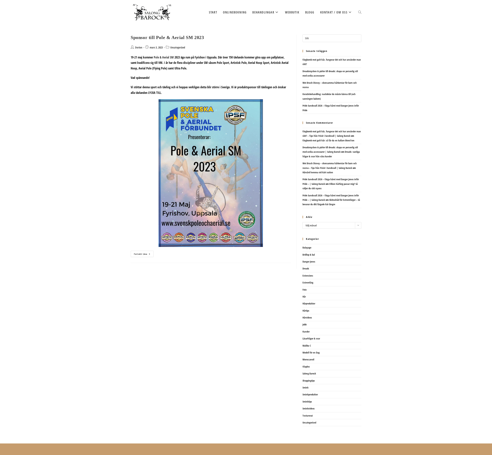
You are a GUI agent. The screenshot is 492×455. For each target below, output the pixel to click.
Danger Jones (309, 261)
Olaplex (306, 366)
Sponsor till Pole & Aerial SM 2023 (167, 37)
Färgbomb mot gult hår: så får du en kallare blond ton (328, 140)
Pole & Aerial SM (163, 57)
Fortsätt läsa (144, 254)
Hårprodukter (309, 303)
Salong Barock (309, 373)
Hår (304, 296)
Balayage (307, 247)
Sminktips (307, 401)
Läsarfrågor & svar (311, 338)
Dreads (306, 268)
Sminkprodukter (310, 394)
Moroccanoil (308, 359)
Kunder (306, 331)
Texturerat (308, 415)
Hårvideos (307, 317)
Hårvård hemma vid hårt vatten (318, 172)
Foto (305, 289)
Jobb (305, 324)
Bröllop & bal (309, 254)
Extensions (308, 275)
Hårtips (306, 310)
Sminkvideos (309, 408)
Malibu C (307, 345)
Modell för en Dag (311, 352)
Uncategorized (177, 47)
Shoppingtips (309, 380)
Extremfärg (308, 282)
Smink (305, 387)
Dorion (138, 47)
